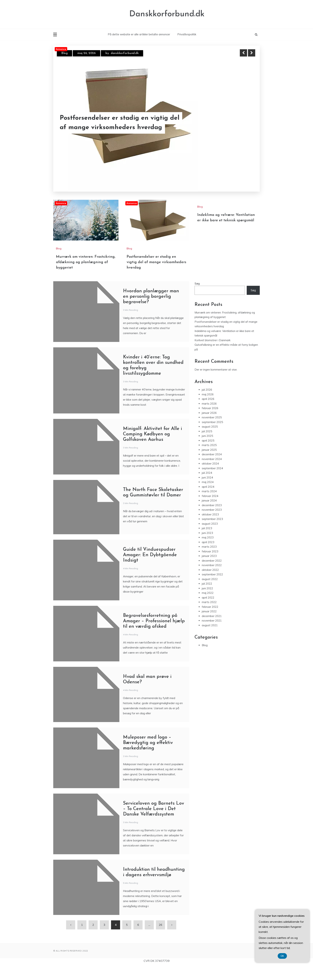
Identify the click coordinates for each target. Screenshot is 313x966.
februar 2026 (210, 407)
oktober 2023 (210, 513)
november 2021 (212, 619)
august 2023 (210, 522)
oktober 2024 (210, 462)
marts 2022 (209, 601)
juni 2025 (207, 435)
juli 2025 (207, 430)
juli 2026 (207, 388)
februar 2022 (210, 605)
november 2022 (212, 564)
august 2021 (210, 624)
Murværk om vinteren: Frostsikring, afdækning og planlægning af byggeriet (113, 122)
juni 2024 (207, 476)
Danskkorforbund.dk (167, 14)
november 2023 (212, 509)
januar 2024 (209, 499)
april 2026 (208, 398)
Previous (243, 53)
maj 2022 (208, 592)
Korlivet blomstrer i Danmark (212, 339)
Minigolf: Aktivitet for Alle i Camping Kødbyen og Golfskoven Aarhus (152, 433)
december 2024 (212, 453)
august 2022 (210, 578)
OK (282, 956)
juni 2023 (207, 532)
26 (160, 923)
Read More (245, 122)
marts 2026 (209, 402)
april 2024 (208, 485)
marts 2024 (209, 490)
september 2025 (212, 421)
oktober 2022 (210, 568)
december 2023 (212, 504)
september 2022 (212, 573)
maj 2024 (208, 481)
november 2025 (212, 416)
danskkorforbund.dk (122, 56)
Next (251, 53)
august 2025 (210, 425)
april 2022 (208, 596)
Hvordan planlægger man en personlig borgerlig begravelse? (151, 295)
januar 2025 (209, 448)
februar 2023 (210, 550)
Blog (64, 56)
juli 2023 (207, 527)
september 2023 (212, 518)
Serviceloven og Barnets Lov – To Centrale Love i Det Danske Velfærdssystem (153, 808)
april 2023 (208, 541)
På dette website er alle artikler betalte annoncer (139, 34)
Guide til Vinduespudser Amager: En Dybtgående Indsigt (150, 554)
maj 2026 (208, 393)
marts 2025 (209, 444)
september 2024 (212, 467)
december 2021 (212, 615)
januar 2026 (209, 411)
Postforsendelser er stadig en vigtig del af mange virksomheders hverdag (156, 261)
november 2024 (212, 458)
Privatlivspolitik (186, 34)
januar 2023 (209, 555)
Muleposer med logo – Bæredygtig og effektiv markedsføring (148, 742)
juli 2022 (207, 582)
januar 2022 (209, 610)
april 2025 (208, 439)
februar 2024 (210, 495)
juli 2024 (207, 472)
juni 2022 (207, 587)
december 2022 (212, 559)
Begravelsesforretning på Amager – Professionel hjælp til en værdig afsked (154, 620)
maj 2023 (208, 536)
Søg (197, 282)
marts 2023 (209, 545)
